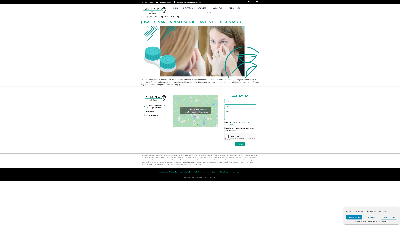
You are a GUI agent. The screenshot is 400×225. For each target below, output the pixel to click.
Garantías (217, 8)
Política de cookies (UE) (205, 172)
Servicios (202, 8)
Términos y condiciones (231, 172)
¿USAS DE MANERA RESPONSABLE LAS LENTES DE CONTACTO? (192, 22)
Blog (209, 13)
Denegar (371, 217)
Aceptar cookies (354, 217)
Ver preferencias (388, 217)
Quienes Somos (233, 8)
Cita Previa (188, 8)
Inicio (175, 8)
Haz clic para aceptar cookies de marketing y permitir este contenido (196, 111)
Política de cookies (360, 221)
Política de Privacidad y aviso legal (378, 221)
